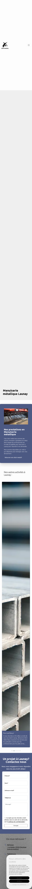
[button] (12, 751)
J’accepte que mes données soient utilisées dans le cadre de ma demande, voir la (16, 819)
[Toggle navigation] (28, 45)
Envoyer (16, 825)
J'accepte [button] (19, 878)
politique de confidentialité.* (16, 821)
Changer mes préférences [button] (19, 884)
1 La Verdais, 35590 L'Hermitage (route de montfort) (16, 848)
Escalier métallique (13, 733)
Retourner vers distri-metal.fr (13, 457)
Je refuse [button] (19, 881)
